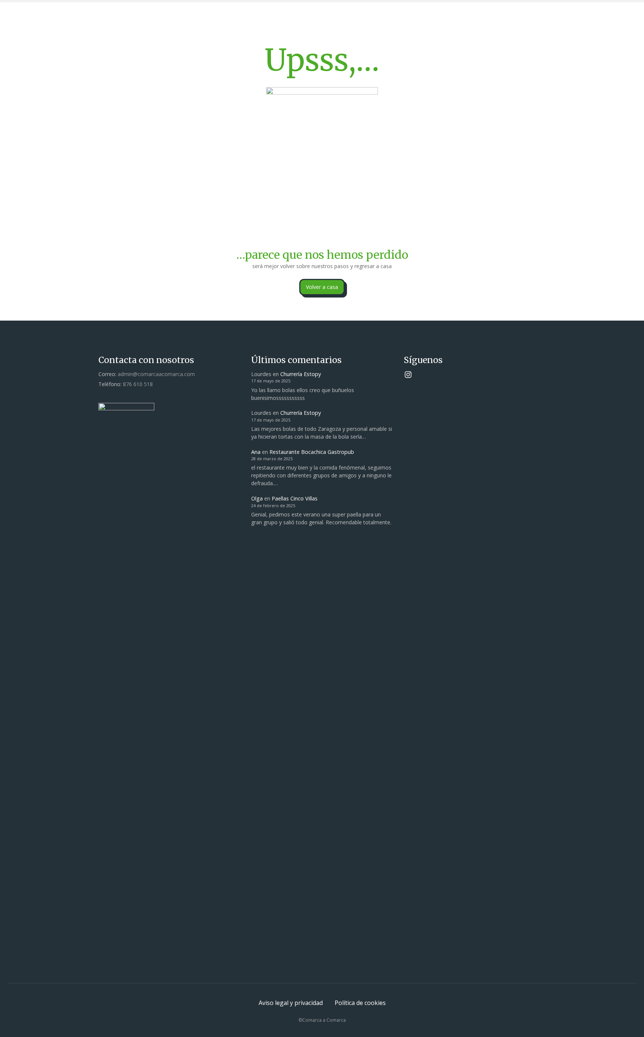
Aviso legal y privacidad (291, 1003)
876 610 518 (138, 384)
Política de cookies (360, 1003)
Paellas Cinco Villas (295, 498)
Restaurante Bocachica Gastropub (311, 451)
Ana (256, 451)
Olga (257, 498)
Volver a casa (322, 286)
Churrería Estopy (300, 374)
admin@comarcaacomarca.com (156, 374)
